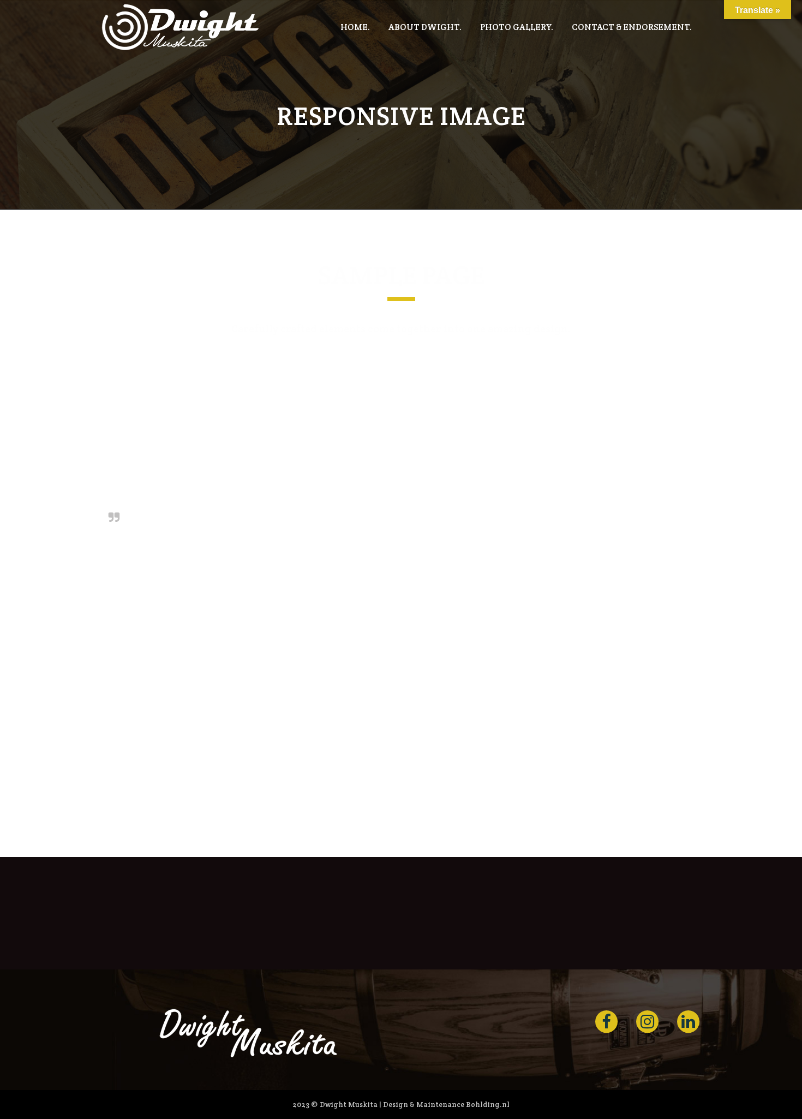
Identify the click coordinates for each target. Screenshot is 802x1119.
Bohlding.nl (488, 1104)
